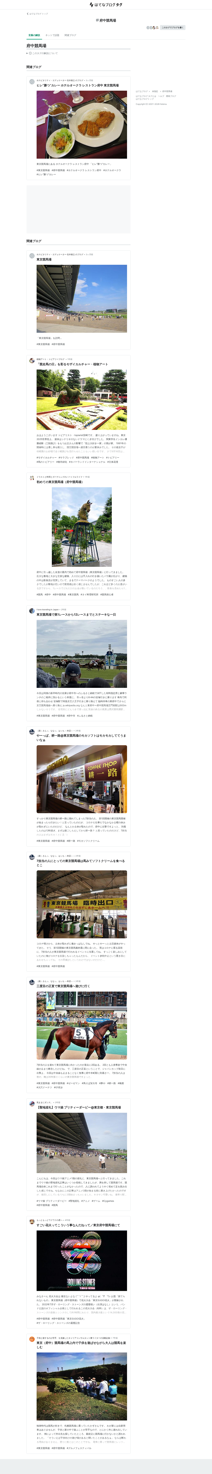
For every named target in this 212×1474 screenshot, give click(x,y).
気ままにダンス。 (45, 1102)
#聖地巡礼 (74, 1200)
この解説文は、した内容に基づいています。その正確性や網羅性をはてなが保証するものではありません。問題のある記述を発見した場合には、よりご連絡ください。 (42, 54)
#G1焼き (58, 1087)
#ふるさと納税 (85, 715)
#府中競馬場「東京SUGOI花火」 (69, 1318)
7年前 (115, 1338)
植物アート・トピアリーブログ (51, 359)
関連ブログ (70, 35)
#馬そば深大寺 (89, 1083)
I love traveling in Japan (48, 609)
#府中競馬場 (58, 170)
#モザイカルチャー (47, 457)
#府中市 (71, 715)
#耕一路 (71, 840)
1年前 (69, 359)
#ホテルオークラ (112, 170)
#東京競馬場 (43, 170)
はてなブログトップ (145, 99)
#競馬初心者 (106, 594)
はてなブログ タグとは (146, 96)
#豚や (102, 1083)
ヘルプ (161, 96)
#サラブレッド (66, 457)
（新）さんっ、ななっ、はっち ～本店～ (55, 730)
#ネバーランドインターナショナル (87, 461)
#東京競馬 (73, 594)
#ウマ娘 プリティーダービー (52, 1200)
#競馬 (40, 594)
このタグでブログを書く (173, 27)
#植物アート (97, 457)
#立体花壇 (112, 461)
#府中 (48, 594)
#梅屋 (121, 1083)
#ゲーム (96, 1200)
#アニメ (85, 1200)
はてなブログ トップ (38, 13)
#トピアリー (112, 457)
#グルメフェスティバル (79, 1448)
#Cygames (108, 1200)
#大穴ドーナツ (44, 1087)
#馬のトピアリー (45, 461)
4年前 (67, 1220)
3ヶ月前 (89, 80)
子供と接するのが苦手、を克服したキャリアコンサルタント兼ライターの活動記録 (73, 1338)
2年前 (63, 609)
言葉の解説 (34, 35)
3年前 (78, 730)
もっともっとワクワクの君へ (49, 1220)
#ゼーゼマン (73, 1083)
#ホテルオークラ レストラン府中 (84, 170)
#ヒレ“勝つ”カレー (46, 174)
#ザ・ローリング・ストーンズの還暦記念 (58, 1322)
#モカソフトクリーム (88, 840)
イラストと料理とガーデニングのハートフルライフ (59, 477)
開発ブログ (171, 96)
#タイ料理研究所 (89, 594)
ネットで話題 (52, 35)
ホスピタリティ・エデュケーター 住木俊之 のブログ (60, 80)
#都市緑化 (61, 461)
